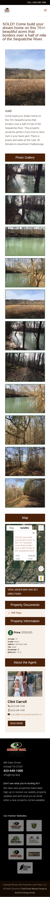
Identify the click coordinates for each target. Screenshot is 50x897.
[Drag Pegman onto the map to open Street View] (41, 578)
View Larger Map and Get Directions (23, 591)
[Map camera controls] (41, 568)
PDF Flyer (16, 613)
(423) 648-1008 (39, 2)
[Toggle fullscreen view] (41, 528)
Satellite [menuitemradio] (24, 527)
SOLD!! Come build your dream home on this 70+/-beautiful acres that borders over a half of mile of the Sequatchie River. (25, 544)
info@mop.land (11, 774)
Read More (16, 723)
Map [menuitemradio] (11, 527)
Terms (42, 583)
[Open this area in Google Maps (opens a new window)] (10, 582)
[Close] (33, 533)
